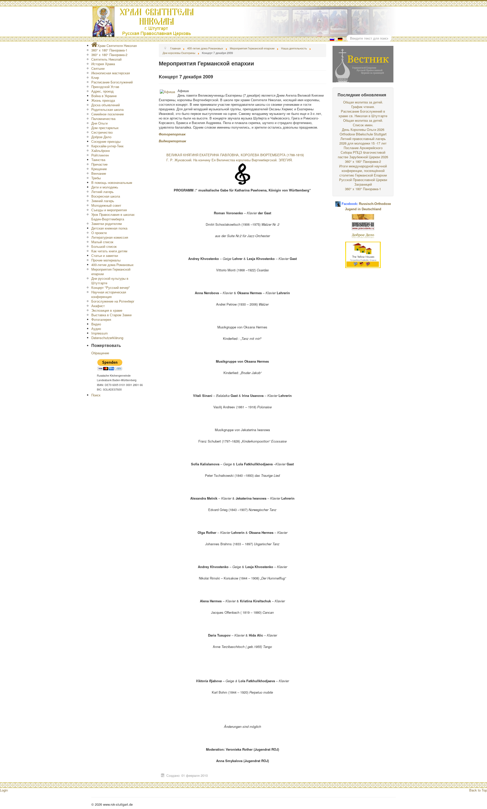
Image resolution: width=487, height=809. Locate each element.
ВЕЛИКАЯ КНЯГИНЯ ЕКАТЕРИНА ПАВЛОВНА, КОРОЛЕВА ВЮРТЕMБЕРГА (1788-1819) (235, 154)
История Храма (103, 63)
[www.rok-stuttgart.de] (244, 21)
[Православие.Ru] (363, 225)
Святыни (98, 68)
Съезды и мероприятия (109, 209)
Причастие (99, 164)
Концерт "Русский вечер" (110, 287)
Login (4, 790)
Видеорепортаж (172, 140)
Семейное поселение (107, 114)
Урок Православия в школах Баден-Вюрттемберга (113, 216)
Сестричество (102, 132)
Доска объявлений (105, 104)
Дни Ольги (99, 123)
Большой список (104, 246)
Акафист (98, 305)
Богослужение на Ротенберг (112, 301)
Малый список (102, 241)
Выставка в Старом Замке (111, 314)
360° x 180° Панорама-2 (109, 54)
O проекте (99, 232)
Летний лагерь (102, 191)
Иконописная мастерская (110, 73)
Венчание (98, 173)
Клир (95, 77)
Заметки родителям (106, 223)
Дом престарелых (105, 127)
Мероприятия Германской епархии (110, 271)
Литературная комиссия (109, 237)
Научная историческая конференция (108, 294)
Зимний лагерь (102, 200)
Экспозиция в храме (106, 310)
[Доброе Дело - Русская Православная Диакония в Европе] (363, 235)
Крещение (99, 168)
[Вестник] (363, 63)
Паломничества (103, 118)
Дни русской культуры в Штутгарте (109, 280)
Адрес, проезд (102, 91)
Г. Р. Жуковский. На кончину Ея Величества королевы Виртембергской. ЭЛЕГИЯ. (229, 159)
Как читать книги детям (109, 251)
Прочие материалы (105, 260)
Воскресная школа (105, 196)
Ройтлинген (100, 155)
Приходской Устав (105, 86)
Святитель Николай (106, 59)
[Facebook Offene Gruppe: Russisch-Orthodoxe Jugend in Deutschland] (338, 202)
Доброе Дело (101, 136)
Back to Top (478, 790)
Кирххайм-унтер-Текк (107, 146)
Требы (96, 177)
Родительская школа (107, 109)
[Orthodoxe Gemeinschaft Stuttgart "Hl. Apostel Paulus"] (363, 216)
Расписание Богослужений (112, 82)
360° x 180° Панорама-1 (109, 50)
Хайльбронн (100, 150)
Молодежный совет (106, 205)
